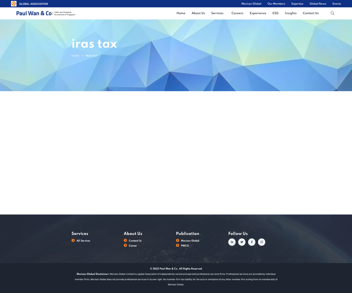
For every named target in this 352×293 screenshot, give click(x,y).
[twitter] (241, 242)
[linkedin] (232, 242)
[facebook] (251, 242)
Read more (169, 183)
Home (75, 56)
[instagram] (261, 242)
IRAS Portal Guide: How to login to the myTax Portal (219, 146)
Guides (79, 131)
